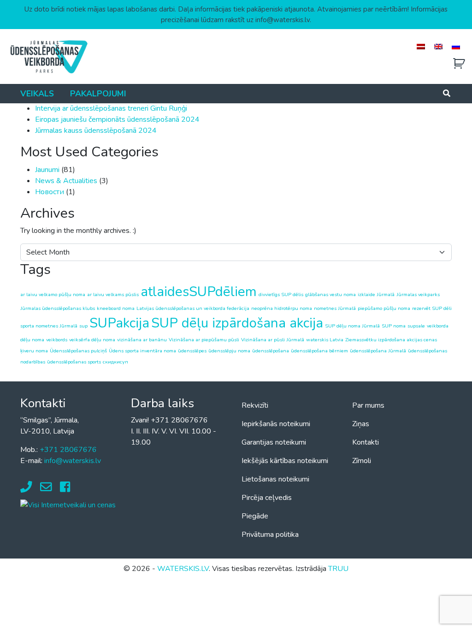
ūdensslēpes (192, 350)
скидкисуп (115, 361)
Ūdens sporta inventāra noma (142, 350)
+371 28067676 (68, 450)
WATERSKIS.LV (183, 569)
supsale (416, 325)
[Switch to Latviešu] (421, 46)
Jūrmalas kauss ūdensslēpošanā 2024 (96, 130)
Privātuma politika (270, 534)
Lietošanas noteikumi (275, 479)
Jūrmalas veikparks (418, 294)
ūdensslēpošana (270, 350)
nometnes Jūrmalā (335, 308)
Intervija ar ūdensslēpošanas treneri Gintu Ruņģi (111, 108)
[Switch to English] (438, 46)
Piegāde (255, 516)
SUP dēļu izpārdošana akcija (237, 323)
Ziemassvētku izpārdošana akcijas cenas (391, 339)
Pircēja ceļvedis (267, 498)
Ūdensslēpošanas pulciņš (78, 350)
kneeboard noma (116, 308)
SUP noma (394, 325)
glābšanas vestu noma (330, 294)
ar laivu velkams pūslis (113, 294)
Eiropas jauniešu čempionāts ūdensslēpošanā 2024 (117, 119)
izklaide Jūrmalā (376, 294)
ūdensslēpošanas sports (74, 361)
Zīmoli (361, 461)
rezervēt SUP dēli (432, 308)
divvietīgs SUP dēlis (281, 294)
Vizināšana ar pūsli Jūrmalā (272, 339)
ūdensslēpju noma (229, 350)
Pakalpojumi (98, 93)
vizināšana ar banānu (142, 339)
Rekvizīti (255, 405)
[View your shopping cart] (459, 64)
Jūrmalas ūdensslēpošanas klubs (57, 308)
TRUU (338, 569)
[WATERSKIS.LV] (48, 56)
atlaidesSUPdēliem (199, 291)
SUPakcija (119, 323)
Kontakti (365, 442)
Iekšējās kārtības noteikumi (285, 461)
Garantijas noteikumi (274, 442)
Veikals (37, 93)
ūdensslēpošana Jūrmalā (378, 350)
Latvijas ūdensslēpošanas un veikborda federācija (192, 308)
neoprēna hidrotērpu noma (281, 308)
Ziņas (360, 424)
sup (83, 325)
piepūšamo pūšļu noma (384, 308)
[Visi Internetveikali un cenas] (68, 504)
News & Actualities (66, 181)
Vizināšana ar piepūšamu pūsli (204, 339)
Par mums (368, 405)
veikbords (56, 339)
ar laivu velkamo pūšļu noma (52, 294)
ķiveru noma (34, 350)
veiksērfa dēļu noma (92, 339)
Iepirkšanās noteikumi (276, 424)
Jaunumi (47, 170)
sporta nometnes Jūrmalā (48, 325)
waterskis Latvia (324, 339)
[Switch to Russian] (456, 46)
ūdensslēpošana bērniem (319, 350)
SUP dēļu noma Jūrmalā (352, 325)
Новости (49, 192)
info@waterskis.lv (72, 461)
